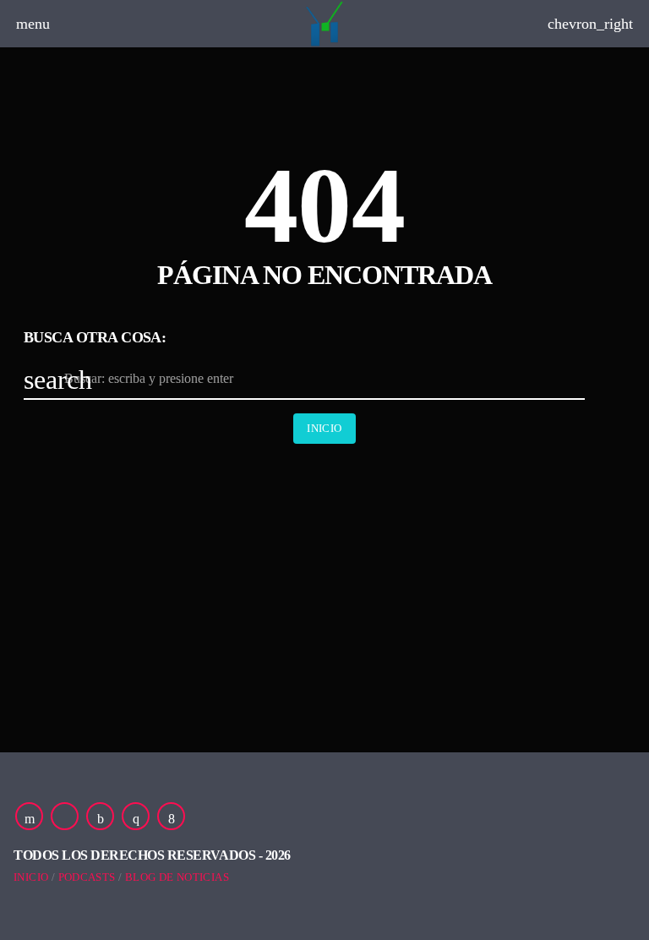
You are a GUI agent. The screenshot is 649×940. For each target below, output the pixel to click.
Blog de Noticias (177, 877)
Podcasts (87, 877)
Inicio (324, 428)
